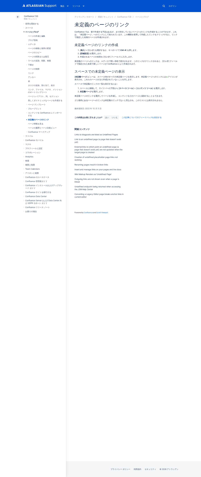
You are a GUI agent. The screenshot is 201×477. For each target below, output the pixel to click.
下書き (31, 65)
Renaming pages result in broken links (91, 164)
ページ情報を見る (35, 124)
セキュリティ (150, 469)
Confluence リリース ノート (37, 207)
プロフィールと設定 (33, 148)
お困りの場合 (31, 211)
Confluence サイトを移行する (38, 192)
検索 (164, 6)
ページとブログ (32, 32)
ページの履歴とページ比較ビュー (42, 128)
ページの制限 (34, 69)
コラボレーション (32, 152)
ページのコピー (34, 52)
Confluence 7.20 (31, 16)
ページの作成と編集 (36, 36)
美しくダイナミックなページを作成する (45, 100)
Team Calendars (32, 169)
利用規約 (137, 469)
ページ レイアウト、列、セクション (43, 96)
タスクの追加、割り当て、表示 (41, 85)
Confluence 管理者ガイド (36, 181)
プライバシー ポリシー (120, 469)
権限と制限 (30, 165)
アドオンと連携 (32, 173)
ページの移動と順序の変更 (39, 48)
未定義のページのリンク (38, 119)
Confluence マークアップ (39, 132)
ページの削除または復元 (38, 56)
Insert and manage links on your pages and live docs (98, 169)
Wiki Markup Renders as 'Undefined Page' (93, 174)
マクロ (28, 144)
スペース (29, 28)
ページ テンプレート (37, 104)
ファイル (29, 136)
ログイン (172, 6)
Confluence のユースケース (37, 177)
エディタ (32, 44)
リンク (31, 73)
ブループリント (34, 108)
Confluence (88, 212)
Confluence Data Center (35, 196)
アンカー (32, 77)
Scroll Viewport (102, 212)
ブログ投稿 (33, 40)
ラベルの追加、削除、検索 (39, 60)
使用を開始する (32, 23)
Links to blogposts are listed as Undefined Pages (96, 134)
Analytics (29, 156)
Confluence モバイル (34, 140)
